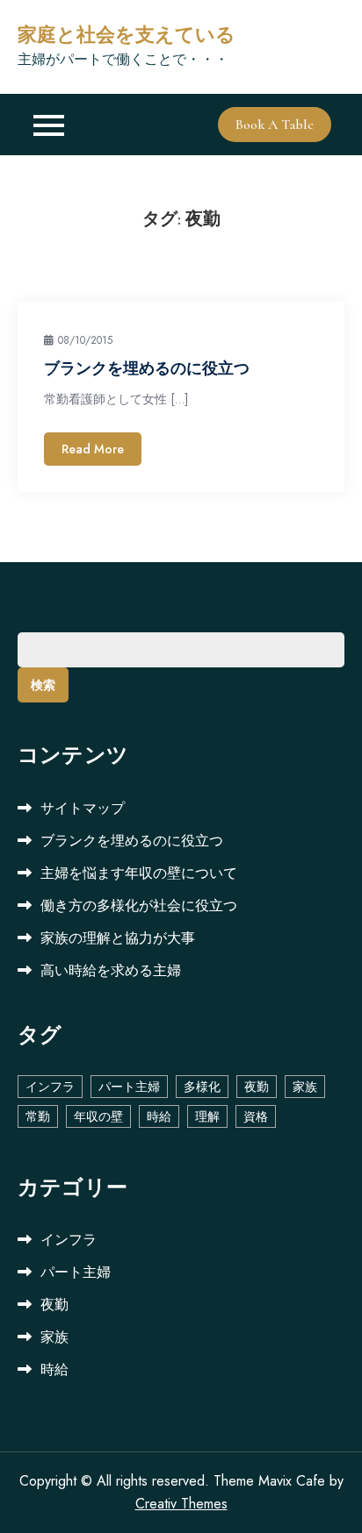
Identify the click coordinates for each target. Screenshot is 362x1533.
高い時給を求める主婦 (110, 970)
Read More (93, 449)
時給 (159, 1116)
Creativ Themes (181, 1504)
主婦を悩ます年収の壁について (138, 873)
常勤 (37, 1116)
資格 (255, 1116)
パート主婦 (129, 1086)
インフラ (50, 1086)
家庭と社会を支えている (126, 35)
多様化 (202, 1086)
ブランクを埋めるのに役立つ (147, 368)
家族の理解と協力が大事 (117, 938)
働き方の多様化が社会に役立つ (138, 905)
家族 (305, 1086)
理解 (207, 1116)
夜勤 (256, 1086)
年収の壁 (98, 1116)
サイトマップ (82, 808)
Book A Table (274, 124)
